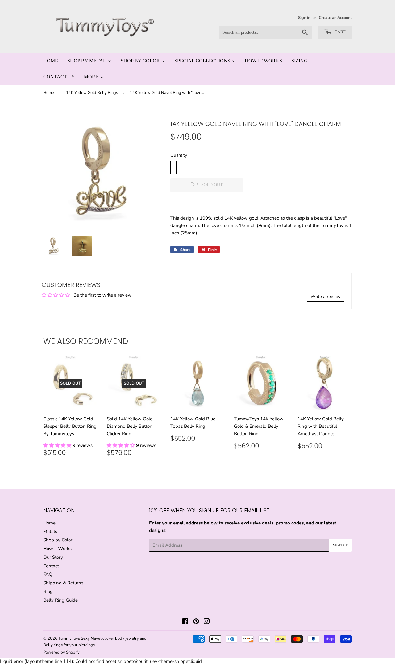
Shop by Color (57, 540)
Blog (48, 591)
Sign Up (340, 545)
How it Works (57, 548)
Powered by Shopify (61, 652)
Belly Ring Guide (60, 600)
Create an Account (335, 17)
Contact (51, 566)
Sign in (304, 17)
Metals (50, 531)
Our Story (53, 557)
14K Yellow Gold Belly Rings (92, 92)
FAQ (47, 574)
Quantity (178, 155)
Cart (339, 32)
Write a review (325, 296)
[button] (58, 445)
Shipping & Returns (63, 583)
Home (48, 92)
